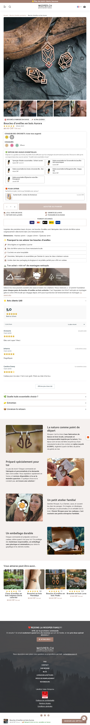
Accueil (6, 15)
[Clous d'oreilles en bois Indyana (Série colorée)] (13, 579)
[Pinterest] (48, 715)
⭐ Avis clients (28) (13, 301)
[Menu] (5, 6)
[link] (45, 1)
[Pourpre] (12, 145)
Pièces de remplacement (45, 679)
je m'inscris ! (45, 639)
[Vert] (17, 145)
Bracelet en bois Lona (76, 593)
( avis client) (20, 126)
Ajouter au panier (52, 206)
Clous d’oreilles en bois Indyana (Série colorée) (13, 595)
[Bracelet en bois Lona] (76, 579)
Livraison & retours (45, 675)
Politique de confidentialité (45, 700)
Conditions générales (45, 706)
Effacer (22, 145)
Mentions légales (45, 703)
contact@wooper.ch (70, 654)
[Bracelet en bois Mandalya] (34, 579)
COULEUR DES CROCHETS (23, 134)
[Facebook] (45, 715)
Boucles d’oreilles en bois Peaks (55, 594)
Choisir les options (74, 721)
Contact (45, 665)
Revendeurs (45, 682)
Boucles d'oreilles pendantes (18, 15)
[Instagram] (41, 715)
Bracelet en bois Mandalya (34, 594)
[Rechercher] (10, 7)
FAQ (44, 662)
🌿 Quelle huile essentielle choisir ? (21, 397)
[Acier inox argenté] (12, 137)
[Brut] (7, 145)
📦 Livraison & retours (14, 409)
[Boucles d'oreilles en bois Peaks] (55, 579)
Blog (45, 672)
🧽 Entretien (10, 403)
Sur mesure (45, 669)
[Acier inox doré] (7, 137)
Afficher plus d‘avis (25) (45, 386)
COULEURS (9, 142)
